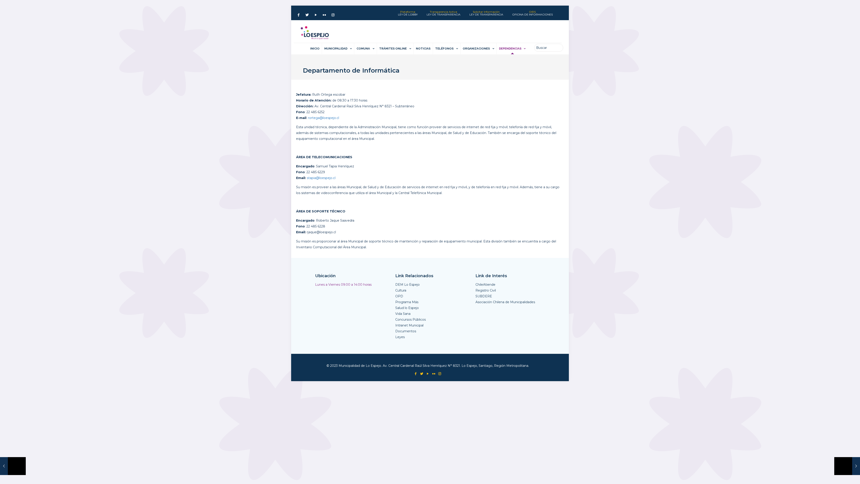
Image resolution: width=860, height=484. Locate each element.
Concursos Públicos (410, 320)
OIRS (532, 13)
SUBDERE (483, 296)
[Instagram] (333, 15)
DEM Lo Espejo (407, 285)
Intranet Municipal (409, 325)
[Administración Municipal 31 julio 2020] (847, 466)
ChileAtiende (485, 285)
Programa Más (406, 302)
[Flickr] (324, 15)
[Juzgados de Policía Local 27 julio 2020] (13, 466)
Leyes (400, 337)
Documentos (405, 331)
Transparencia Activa (443, 13)
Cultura (400, 290)
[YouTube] (315, 15)
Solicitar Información (486, 13)
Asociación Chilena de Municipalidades (505, 302)
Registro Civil (485, 290)
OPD (399, 296)
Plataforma (408, 13)
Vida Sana (403, 314)
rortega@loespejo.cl (323, 118)
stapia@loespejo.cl (321, 178)
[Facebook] (298, 15)
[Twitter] (307, 15)
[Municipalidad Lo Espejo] (315, 32)
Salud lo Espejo (407, 308)
